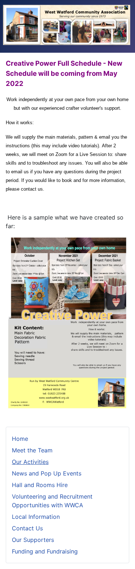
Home (20, 438)
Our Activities (30, 461)
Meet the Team (32, 450)
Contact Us (27, 528)
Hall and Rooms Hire (40, 484)
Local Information (36, 516)
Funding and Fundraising (45, 551)
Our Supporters (33, 539)
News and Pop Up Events (46, 473)
